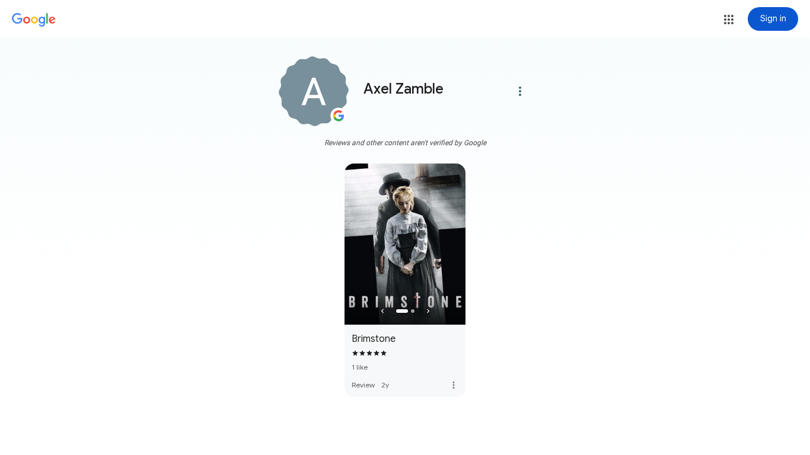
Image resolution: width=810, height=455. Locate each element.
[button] (729, 19)
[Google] (34, 20)
